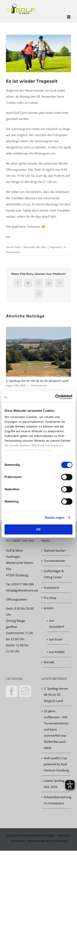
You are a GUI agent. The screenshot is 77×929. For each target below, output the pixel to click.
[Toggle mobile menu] (69, 17)
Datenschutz (18, 841)
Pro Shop (50, 598)
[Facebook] (11, 691)
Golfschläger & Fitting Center (54, 574)
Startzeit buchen (55, 550)
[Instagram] (25, 691)
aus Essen (55, 639)
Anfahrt (49, 608)
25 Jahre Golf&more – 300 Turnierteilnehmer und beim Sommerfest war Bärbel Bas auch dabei (56, 729)
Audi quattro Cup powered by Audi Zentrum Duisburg (56, 764)
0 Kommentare (38, 385)
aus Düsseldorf (56, 623)
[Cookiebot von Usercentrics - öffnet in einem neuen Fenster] (55, 396)
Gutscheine (51, 587)
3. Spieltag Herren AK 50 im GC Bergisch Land (37, 380)
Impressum (64, 835)
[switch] (66, 477)
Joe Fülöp (16, 247)
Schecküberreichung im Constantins (56, 800)
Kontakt (49, 662)
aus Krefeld (56, 652)
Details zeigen (54, 517)
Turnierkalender (55, 561)
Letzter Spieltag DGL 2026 (54, 784)
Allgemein (55, 247)
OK (38, 529)
